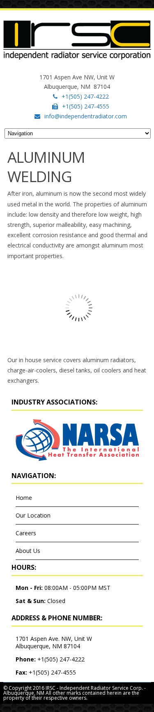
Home (24, 498)
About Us (28, 551)
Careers (26, 533)
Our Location (33, 515)
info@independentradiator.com (85, 116)
